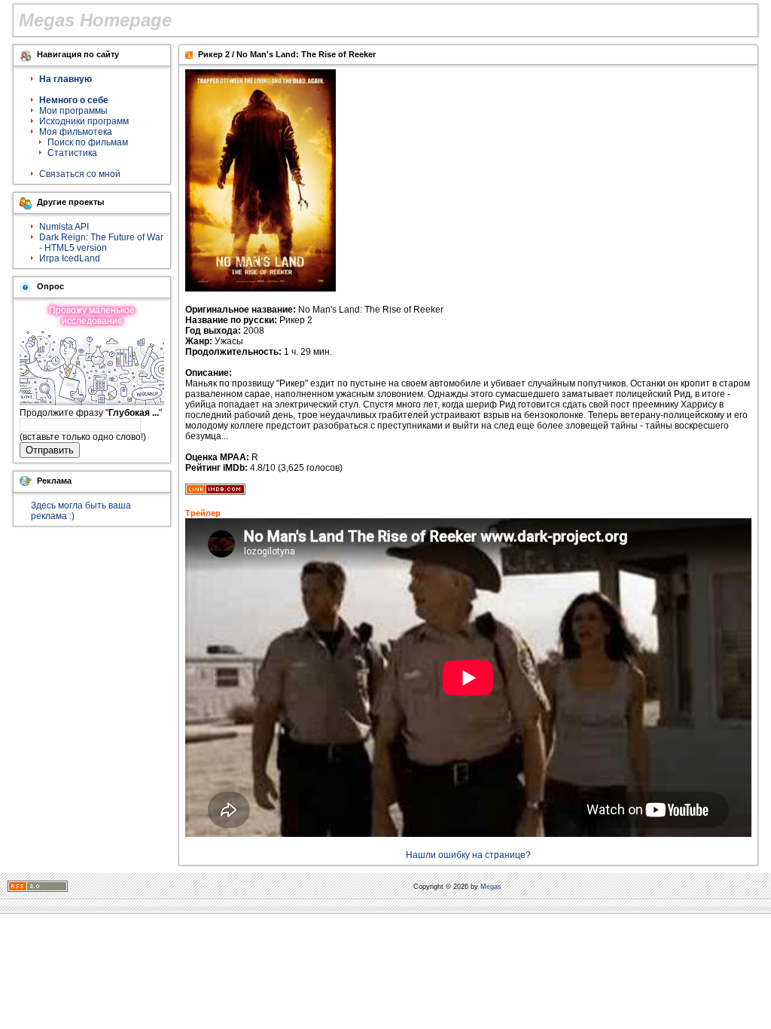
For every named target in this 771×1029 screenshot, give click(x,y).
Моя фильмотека (75, 132)
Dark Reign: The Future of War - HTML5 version (101, 242)
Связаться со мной (79, 174)
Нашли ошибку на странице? (468, 855)
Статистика (72, 153)
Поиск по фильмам (87, 142)
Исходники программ (84, 121)
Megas (490, 886)
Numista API (64, 226)
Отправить (50, 450)
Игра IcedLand (69, 258)
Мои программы (73, 110)
